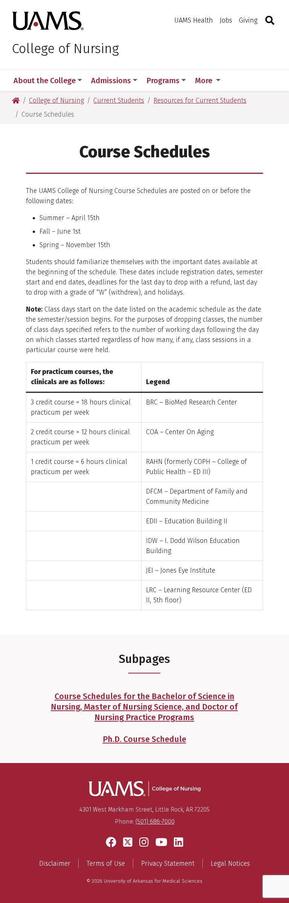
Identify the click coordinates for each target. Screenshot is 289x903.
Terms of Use (106, 863)
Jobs (226, 20)
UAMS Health (193, 20)
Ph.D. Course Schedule (144, 739)
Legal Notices (230, 863)
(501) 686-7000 (155, 821)
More (204, 80)
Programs (162, 80)
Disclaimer (54, 863)
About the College (45, 80)
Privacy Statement (168, 863)
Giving (248, 20)
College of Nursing (65, 48)
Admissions (111, 80)
